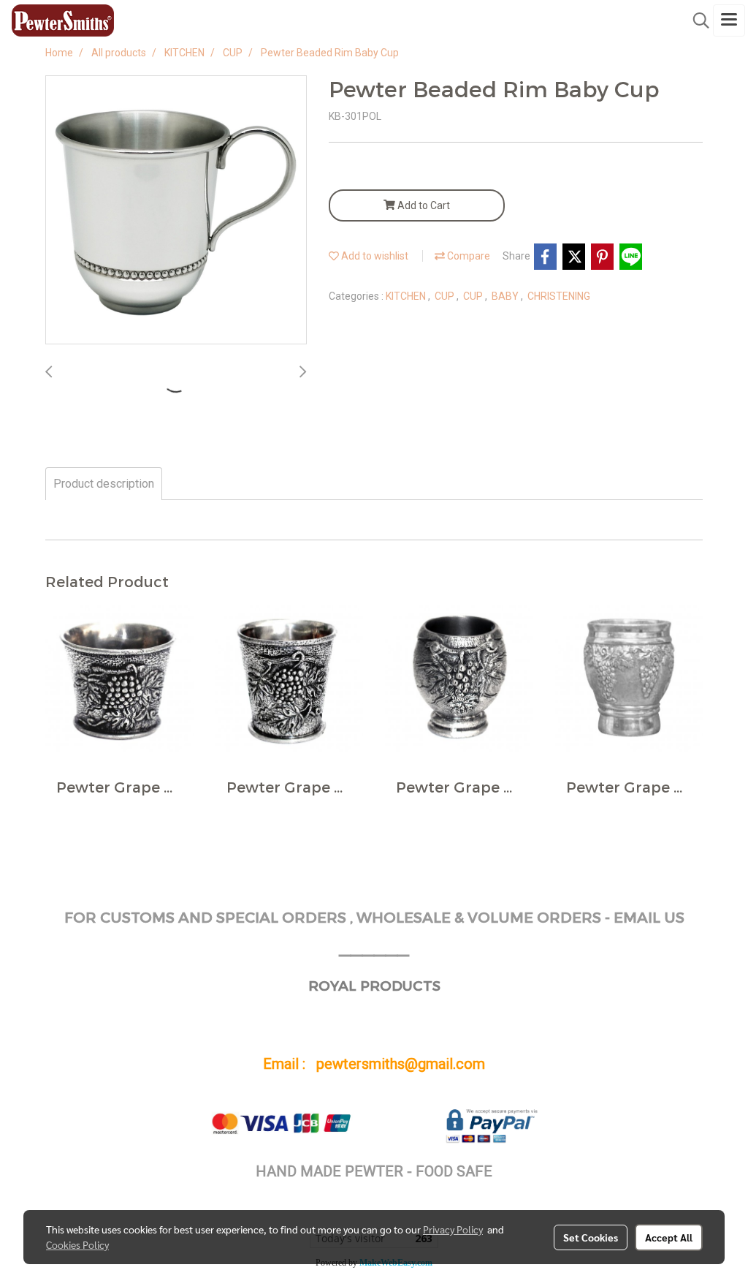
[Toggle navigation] (729, 20)
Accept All (668, 1237)
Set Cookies (590, 1237)
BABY (506, 296)
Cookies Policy (77, 1244)
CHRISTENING (558, 296)
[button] (696, 20)
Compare (467, 256)
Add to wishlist (373, 256)
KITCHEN (407, 296)
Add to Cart (422, 205)
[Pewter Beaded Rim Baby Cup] (176, 210)
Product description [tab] (103, 484)
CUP (446, 296)
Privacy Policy (453, 1229)
